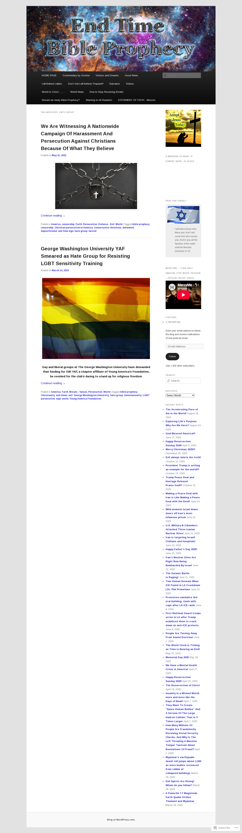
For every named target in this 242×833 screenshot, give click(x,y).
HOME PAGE (49, 75)
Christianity (48, 395)
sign (58, 398)
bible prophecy (141, 224)
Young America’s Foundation (128, 371)
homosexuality (133, 395)
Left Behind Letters (52, 83)
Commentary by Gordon (76, 75)
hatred (92, 231)
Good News (131, 75)
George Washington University (91, 395)
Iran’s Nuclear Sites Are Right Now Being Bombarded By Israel (181, 561)
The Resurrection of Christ (183, 685)
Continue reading (53, 215)
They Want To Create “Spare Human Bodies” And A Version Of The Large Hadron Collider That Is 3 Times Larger (183, 713)
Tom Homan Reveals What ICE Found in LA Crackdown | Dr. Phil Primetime (183, 585)
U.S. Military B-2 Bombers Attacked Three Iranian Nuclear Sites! (182, 529)
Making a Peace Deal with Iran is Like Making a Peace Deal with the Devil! (183, 497)
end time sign (66, 231)
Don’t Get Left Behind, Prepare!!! (85, 83)
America (56, 224)
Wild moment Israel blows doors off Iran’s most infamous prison (182, 513)
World (119, 224)
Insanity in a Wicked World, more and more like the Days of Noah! (183, 697)
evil (70, 395)
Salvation (114, 83)
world (65, 398)
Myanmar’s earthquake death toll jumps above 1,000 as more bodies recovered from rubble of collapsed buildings (183, 765)
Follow (172, 356)
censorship (68, 224)
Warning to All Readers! (99, 100)
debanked (128, 227)
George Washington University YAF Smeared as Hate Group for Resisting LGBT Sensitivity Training (85, 256)
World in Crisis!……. (53, 91)
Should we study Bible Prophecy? (61, 100)
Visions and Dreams (107, 75)
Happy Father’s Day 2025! (181, 549)
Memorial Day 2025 (177, 657)
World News (77, 91)
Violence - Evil (106, 224)
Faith (79, 224)
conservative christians (107, 227)
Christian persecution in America (74, 227)
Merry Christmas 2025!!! (180, 449)
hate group (81, 231)
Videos (130, 83)
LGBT (146, 395)
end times (61, 395)
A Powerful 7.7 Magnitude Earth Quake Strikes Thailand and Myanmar (181, 797)
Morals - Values (78, 392)
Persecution (90, 224)
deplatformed (49, 231)
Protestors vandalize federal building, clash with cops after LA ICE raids (182, 601)
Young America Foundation (85, 398)
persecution (48, 398)
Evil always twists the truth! (183, 457)
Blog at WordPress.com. (121, 819)
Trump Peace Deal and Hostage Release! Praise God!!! (180, 481)
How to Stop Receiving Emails (106, 91)
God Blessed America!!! (180, 433)
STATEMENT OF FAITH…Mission (136, 100)
